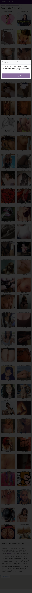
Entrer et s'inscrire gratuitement (16, 76)
